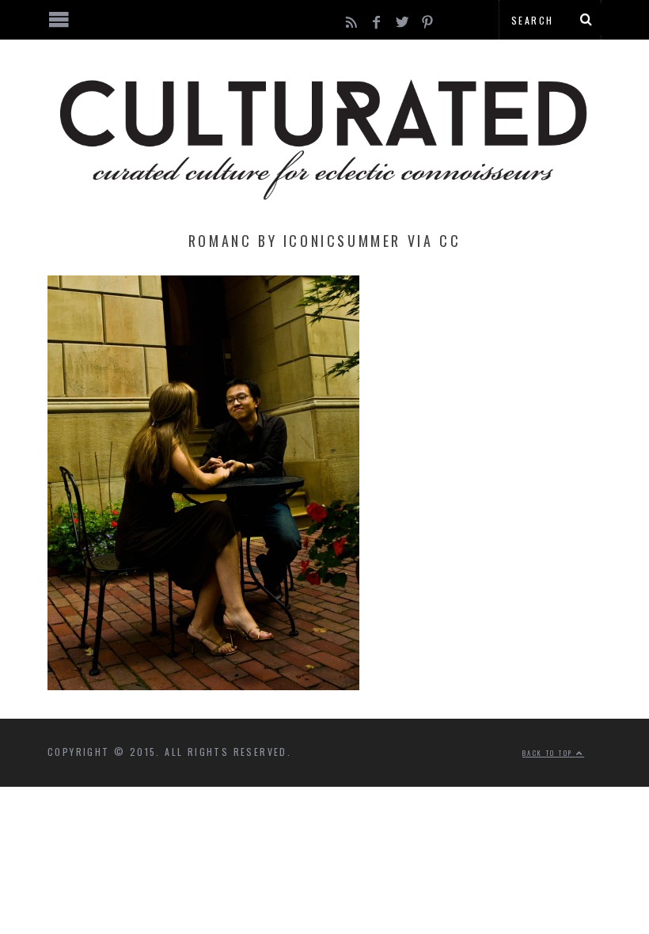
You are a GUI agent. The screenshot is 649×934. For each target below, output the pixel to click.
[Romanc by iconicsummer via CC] (203, 685)
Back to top (549, 752)
